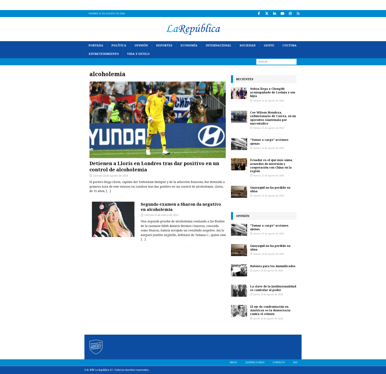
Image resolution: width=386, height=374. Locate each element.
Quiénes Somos (255, 362)
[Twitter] (266, 13)
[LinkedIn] (274, 13)
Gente (269, 45)
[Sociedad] (113, 219)
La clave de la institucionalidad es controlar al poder (273, 288)
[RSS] (298, 13)
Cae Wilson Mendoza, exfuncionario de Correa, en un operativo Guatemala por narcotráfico (273, 117)
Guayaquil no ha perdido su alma (270, 189)
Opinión (141, 45)
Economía (189, 45)
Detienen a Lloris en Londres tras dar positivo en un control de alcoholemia (154, 166)
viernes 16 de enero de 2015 (161, 215)
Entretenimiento (104, 53)
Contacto (279, 362)
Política (118, 45)
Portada (95, 45)
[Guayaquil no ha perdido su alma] (239, 192)
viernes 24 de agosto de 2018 (110, 175)
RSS (295, 362)
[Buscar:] (276, 61)
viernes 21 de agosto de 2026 (268, 100)
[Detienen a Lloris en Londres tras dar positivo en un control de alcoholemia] (157, 120)
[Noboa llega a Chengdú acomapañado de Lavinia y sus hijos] (239, 93)
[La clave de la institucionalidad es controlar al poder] (239, 291)
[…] (108, 191)
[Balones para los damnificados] (239, 270)
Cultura (289, 45)
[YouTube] (282, 13)
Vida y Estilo (138, 53)
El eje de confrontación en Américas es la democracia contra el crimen (270, 310)
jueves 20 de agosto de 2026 (268, 270)
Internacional (218, 45)
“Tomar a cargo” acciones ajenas (269, 141)
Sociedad (248, 45)
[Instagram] (290, 13)
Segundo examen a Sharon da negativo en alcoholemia (181, 206)
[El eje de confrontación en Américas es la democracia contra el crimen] (239, 311)
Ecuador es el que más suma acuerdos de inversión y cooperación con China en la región (271, 165)
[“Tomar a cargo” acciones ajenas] (239, 144)
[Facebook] (258, 13)
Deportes (164, 45)
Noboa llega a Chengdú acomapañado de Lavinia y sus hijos (272, 92)
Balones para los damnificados (273, 266)
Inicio (233, 362)
